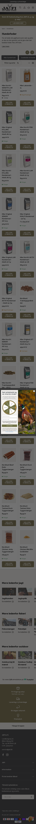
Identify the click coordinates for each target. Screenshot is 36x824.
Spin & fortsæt (9, 425)
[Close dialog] (34, 391)
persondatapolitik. (11, 431)
